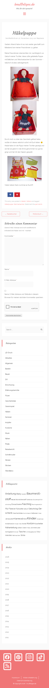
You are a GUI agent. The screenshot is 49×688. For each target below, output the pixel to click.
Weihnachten (16, 535)
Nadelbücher (11, 214)
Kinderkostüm (9, 524)
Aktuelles (8, 358)
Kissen (17, 523)
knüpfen (8, 422)
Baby (18, 494)
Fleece (12, 509)
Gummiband (27, 513)
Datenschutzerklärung (24, 680)
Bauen (7, 374)
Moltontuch (38, 214)
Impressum (16, 678)
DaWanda (29, 499)
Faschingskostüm (37, 504)
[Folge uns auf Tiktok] (40, 657)
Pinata (7, 444)
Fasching (26, 504)
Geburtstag (33, 509)
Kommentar (9, 236)
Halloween (34, 513)
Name (7, 269)
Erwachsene (16, 504)
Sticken (7, 460)
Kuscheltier (39, 524)
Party (28, 528)
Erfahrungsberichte (12, 390)
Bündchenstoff (21, 499)
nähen (20, 528)
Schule (16, 532)
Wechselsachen (19, 204)
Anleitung (10, 493)
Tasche (22, 531)
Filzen (7, 396)
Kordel (24, 524)
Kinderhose (40, 519)
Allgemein (9, 363)
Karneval (8, 417)
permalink (38, 204)
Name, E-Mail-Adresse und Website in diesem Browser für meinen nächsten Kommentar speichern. (24, 295)
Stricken (8, 465)
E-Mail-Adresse (11, 280)
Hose (39, 513)
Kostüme (8, 428)
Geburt (26, 509)
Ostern (24, 528)
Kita (20, 524)
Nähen (29, 201)
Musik (7, 433)
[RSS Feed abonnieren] (7, 666)
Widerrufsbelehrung (30, 678)
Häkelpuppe (9, 204)
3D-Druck (8, 353)
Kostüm (30, 523)
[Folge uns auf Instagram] (29, 657)
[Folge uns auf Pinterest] (18, 657)
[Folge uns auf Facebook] (7, 657)
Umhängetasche (31, 532)
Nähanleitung (11, 527)
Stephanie (40, 38)
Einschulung (9, 385)
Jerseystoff (9, 519)
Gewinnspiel (9, 406)
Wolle (23, 535)
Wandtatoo (9, 471)
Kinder (31, 518)
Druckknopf (36, 499)
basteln (24, 494)
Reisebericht (9, 449)
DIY (6, 379)
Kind (25, 519)
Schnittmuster (10, 455)
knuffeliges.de (24, 4)
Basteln (8, 369)
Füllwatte (19, 509)
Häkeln (23, 201)
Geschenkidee (10, 401)
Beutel (13, 499)
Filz (6, 509)
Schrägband (9, 532)
